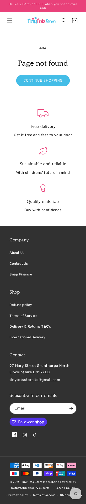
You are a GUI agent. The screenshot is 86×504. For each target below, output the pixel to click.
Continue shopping (43, 80)
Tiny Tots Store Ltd (34, 482)
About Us (17, 253)
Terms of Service (24, 316)
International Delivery (27, 337)
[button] (9, 20)
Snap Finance (21, 274)
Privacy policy (18, 495)
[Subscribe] (71, 408)
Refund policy (21, 305)
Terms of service (44, 495)
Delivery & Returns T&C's (30, 326)
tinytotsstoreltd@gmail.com (35, 380)
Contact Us (19, 264)
